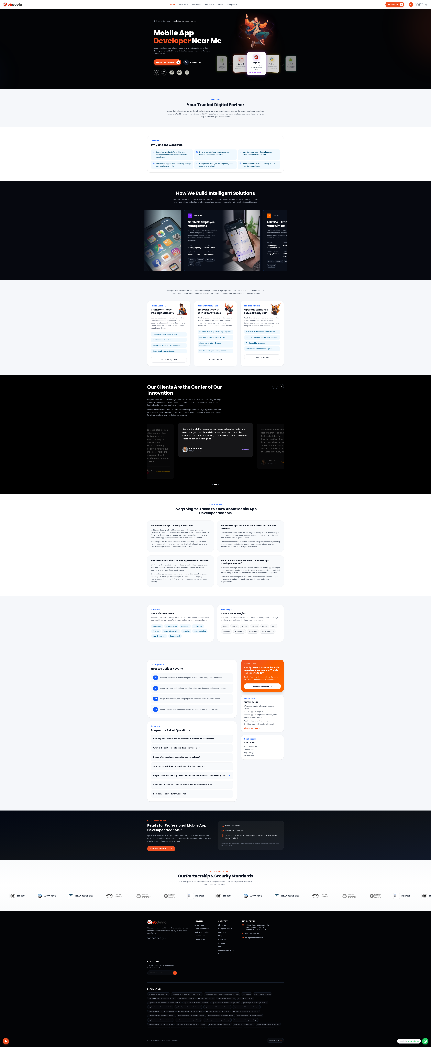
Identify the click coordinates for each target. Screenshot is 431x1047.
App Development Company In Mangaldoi (191, 1015)
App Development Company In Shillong (188, 1020)
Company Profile (225, 929)
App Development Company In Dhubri (160, 1007)
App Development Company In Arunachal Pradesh (164, 1003)
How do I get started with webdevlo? (192, 793)
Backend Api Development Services (268, 1024)
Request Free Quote (159, 849)
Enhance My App (262, 357)
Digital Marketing (202, 932)
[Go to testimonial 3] (217, 484)
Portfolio (208, 4)
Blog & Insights (249, 752)
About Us (222, 925)
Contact (221, 954)
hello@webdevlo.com (234, 830)
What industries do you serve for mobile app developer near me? (192, 784)
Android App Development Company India (260, 715)
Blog (220, 4)
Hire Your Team (215, 359)
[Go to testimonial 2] (214, 484)
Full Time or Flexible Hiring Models (212, 337)
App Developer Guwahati (186, 998)
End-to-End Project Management (212, 351)
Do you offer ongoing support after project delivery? (192, 757)
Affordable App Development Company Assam (259, 707)
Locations (196, 4)
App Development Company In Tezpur (245, 1020)
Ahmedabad (247, 994)
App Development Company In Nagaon (249, 1015)
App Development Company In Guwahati (161, 1011)
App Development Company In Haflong (190, 1011)
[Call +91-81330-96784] (6, 1041)
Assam (203, 1024)
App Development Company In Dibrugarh (188, 1007)
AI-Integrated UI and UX (162, 340)
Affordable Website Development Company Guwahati (222, 994)
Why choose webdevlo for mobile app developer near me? (192, 766)
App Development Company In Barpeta (196, 1003)
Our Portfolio (249, 749)
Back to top (274, 1040)
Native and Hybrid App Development (167, 345)
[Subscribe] (175, 973)
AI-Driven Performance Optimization (260, 332)
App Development (202, 929)
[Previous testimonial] (275, 386)
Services (182, 4)
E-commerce (200, 936)
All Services (199, 925)
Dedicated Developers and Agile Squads (215, 332)
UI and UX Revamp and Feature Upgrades (262, 337)
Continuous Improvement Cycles (259, 349)
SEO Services (200, 939)
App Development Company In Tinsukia (161, 1024)
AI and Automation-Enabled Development (210, 344)
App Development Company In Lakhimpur (161, 1015)
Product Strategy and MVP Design (166, 334)
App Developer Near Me (253, 718)
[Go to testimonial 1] (212, 484)
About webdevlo (250, 746)
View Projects (255, 72)
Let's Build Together (169, 360)
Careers (221, 943)
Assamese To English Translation (219, 1024)
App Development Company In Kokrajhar (245, 1011)
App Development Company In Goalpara (217, 1007)
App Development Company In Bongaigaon (225, 1003)
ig (164, 938)
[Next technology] (282, 64)
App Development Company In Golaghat (246, 1007)
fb (149, 938)
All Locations (249, 756)
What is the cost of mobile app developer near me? (192, 748)
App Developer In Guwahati (226, 998)
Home (172, 4)
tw (154, 938)
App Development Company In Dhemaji (255, 1003)
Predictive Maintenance (255, 343)
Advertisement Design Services (158, 994)
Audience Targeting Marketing (243, 1024)
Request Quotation (261, 686)
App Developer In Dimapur (206, 998)
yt (159, 938)
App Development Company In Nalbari (161, 1020)
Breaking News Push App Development (259, 724)
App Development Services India (256, 721)
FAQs (220, 947)
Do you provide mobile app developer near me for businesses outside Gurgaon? (192, 775)
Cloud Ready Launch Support (164, 351)
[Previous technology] (231, 64)
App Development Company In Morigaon (220, 1015)
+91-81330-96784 (421, 5)
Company (231, 4)
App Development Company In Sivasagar (217, 1020)
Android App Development (254, 711)
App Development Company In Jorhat (217, 1011)
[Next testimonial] (281, 386)
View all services (251, 728)
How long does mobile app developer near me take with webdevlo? (192, 738)
